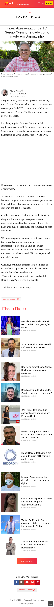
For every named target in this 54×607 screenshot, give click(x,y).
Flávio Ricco (27, 16)
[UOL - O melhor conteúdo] (9, 4)
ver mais (25, 561)
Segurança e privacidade (27, 604)
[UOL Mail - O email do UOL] (38, 3)
